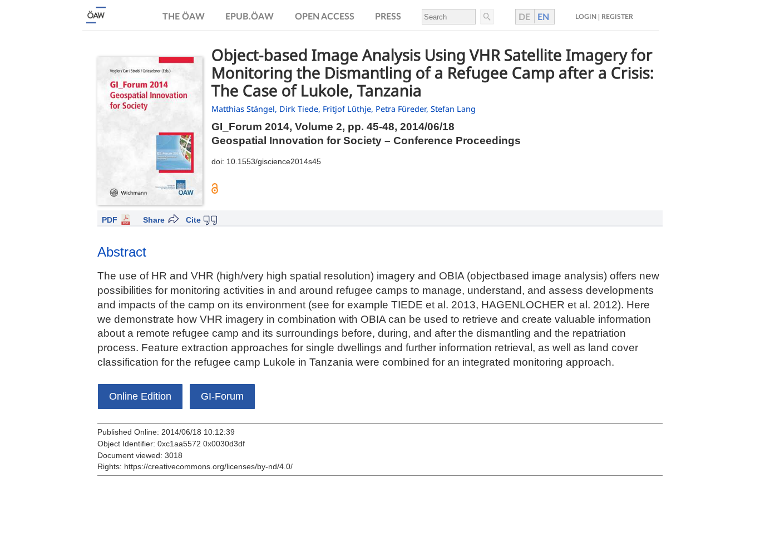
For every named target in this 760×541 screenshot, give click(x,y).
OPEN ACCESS (324, 16)
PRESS (388, 16)
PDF (109, 219)
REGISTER (617, 16)
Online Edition (140, 396)
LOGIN (585, 16)
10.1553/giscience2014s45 (273, 161)
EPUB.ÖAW (249, 16)
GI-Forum (222, 396)
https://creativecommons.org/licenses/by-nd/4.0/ (208, 466)
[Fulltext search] (486, 16)
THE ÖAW (183, 16)
